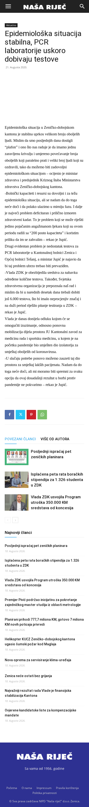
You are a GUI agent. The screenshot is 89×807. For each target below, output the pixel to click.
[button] (8, 6)
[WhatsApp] (42, 414)
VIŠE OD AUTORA (55, 439)
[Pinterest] (31, 414)
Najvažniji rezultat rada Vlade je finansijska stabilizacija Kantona (38, 693)
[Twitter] (20, 414)
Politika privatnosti (45, 793)
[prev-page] (8, 520)
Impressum (44, 788)
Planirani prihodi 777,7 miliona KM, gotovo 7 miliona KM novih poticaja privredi (44, 622)
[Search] (82, 6)
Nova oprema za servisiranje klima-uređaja (38, 660)
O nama (27, 788)
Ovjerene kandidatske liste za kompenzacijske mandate (40, 712)
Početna (11, 788)
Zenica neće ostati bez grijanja (28, 676)
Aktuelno (11, 25)
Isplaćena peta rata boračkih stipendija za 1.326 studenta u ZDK (57, 479)
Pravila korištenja (67, 788)
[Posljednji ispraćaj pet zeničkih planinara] (16, 457)
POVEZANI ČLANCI (20, 439)
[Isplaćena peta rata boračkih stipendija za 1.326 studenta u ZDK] (16, 480)
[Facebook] (9, 414)
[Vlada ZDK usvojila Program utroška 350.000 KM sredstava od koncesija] (16, 502)
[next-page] (15, 520)
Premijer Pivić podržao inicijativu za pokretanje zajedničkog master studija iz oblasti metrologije (43, 602)
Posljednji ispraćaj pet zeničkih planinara (36, 546)
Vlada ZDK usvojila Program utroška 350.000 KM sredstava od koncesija (56, 502)
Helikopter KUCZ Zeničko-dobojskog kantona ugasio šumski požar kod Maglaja (40, 641)
